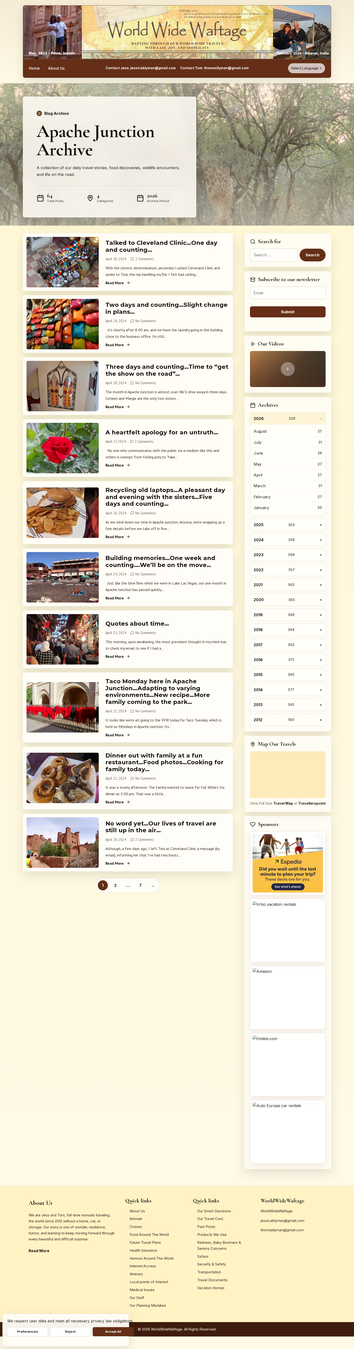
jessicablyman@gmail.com (282, 1220)
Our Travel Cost (210, 1218)
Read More (114, 283)
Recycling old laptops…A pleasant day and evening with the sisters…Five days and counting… (165, 497)
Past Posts (206, 1226)
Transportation (209, 1272)
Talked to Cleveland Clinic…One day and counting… (161, 246)
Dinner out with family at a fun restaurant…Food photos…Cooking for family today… (164, 762)
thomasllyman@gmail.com (282, 1230)
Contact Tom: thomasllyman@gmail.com (214, 68)
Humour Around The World (151, 1258)
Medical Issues (142, 1289)
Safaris (203, 1256)
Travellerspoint (312, 803)
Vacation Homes (210, 1288)
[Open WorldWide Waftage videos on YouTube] (288, 369)
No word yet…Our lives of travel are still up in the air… (160, 827)
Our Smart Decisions (214, 1211)
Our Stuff (137, 1297)
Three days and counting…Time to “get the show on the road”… (166, 370)
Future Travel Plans (145, 1242)
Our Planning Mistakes (148, 1305)
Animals (136, 1218)
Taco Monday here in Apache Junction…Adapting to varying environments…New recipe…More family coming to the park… (157, 691)
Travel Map (283, 803)
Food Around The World (149, 1234)
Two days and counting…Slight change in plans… (166, 308)
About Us (56, 68)
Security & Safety (211, 1264)
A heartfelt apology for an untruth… (161, 432)
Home (34, 68)
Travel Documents (212, 1280)
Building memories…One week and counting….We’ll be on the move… (160, 561)
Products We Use (212, 1234)
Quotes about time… (137, 623)
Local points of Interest (149, 1282)
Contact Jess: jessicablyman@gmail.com (140, 68)
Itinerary (136, 1274)
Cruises (136, 1226)
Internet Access (143, 1266)
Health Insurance (143, 1250)
